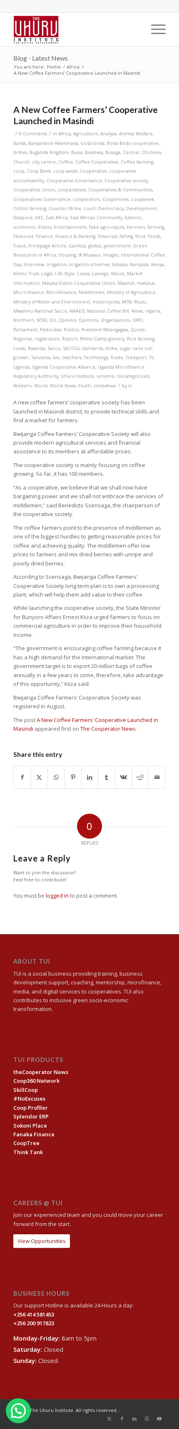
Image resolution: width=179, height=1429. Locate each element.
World (40, 386)
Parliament (25, 330)
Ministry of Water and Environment (51, 302)
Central (131, 152)
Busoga (112, 152)
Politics (71, 330)
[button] (18, 1410)
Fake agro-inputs (106, 227)
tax (56, 357)
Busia (76, 152)
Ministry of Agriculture (131, 292)
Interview (34, 264)
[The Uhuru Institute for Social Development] (74, 29)
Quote (138, 330)
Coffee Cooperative (96, 162)
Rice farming (140, 339)
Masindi (126, 283)
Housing (67, 255)
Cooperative (93, 171)
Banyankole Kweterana (53, 143)
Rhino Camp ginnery (102, 339)
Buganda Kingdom (49, 152)
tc (130, 386)
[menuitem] (154, 29)
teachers (71, 357)
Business (94, 152)
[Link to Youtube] (159, 1418)
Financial (107, 236)
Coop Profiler (30, 1107)
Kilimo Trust (26, 274)
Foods (154, 236)
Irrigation (57, 264)
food (140, 236)
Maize (117, 274)
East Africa (57, 217)
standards (92, 348)
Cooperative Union (34, 190)
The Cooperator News (108, 728)
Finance (44, 236)
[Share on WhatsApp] (56, 777)
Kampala (139, 264)
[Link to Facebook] (122, 1418)
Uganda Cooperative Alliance (63, 367)
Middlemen (91, 292)
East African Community (96, 217)
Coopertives (115, 199)
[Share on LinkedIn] (90, 777)
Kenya (157, 264)
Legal (46, 274)
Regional (22, 339)
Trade (117, 357)
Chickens (151, 152)
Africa (64, 134)
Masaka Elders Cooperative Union (78, 283)
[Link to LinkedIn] (134, 1418)
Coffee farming (137, 162)
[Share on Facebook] (22, 777)
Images (110, 255)
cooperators (86, 199)
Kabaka (119, 264)
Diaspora (22, 217)
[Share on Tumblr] (106, 777)
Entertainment (70, 227)
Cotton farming (29, 208)
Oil (53, 320)
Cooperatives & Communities (120, 190)
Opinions (88, 320)
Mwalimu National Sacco (40, 311)
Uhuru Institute (77, 376)
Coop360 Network (36, 1080)
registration (47, 339)
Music (140, 302)
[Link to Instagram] (147, 1418)
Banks (19, 143)
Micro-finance (28, 292)
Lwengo (100, 274)
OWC (137, 320)
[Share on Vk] (123, 777)
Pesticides (50, 330)
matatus (145, 283)
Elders (45, 227)
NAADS (77, 311)
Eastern (133, 217)
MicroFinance (61, 292)
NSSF (42, 320)
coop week (65, 171)
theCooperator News (40, 1072)
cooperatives (71, 190)
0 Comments (33, 134)
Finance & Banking (75, 236)
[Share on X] (39, 777)
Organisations (115, 320)
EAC (39, 217)
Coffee (65, 162)
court (90, 208)
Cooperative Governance (74, 181)
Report (69, 339)
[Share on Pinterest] (73, 777)
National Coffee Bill (108, 311)
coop (19, 171)
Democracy (111, 208)
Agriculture (85, 134)
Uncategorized (133, 376)
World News (63, 386)
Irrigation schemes (89, 264)
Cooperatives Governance (41, 199)
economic (24, 227)
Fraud (19, 246)
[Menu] (154, 29)
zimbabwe (104, 386)
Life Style (65, 274)
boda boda (92, 143)
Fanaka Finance (34, 1134)
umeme (105, 376)
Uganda (21, 367)
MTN (127, 302)
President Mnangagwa (104, 330)
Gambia (77, 246)
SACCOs (71, 348)
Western (22, 386)
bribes (20, 152)
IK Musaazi (89, 255)
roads (19, 348)
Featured (23, 236)
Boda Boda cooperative (133, 143)
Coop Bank (39, 171)
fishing (126, 236)
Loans (83, 274)
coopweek (142, 199)
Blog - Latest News (40, 58)
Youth (84, 386)
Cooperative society (126, 181)
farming (155, 227)
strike (111, 348)
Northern (23, 320)
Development (141, 208)
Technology (96, 357)
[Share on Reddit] (140, 777)
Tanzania (40, 357)
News (137, 311)
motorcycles (105, 302)
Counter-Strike (65, 208)
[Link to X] (109, 1418)
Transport (136, 357)
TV (151, 357)
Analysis (108, 134)
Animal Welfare (136, 134)
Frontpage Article (47, 246)
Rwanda (36, 348)
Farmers (136, 227)
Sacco (53, 348)
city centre (44, 162)
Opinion (67, 320)
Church (21, 162)
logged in (57, 895)
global (94, 246)
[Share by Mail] (157, 777)
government (117, 246)
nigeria (152, 311)
